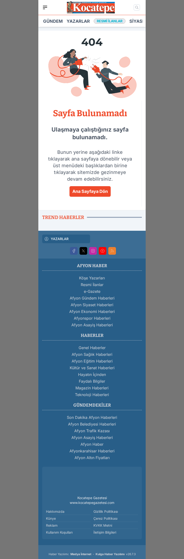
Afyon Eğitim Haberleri (92, 361)
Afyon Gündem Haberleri (92, 298)
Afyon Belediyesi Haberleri (92, 424)
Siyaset (138, 21)
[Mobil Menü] (45, 7)
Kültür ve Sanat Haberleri (92, 367)
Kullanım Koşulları (59, 532)
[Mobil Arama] (137, 7)
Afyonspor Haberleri (92, 318)
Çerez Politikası (105, 518)
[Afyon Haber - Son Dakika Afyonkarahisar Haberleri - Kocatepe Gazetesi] (92, 482)
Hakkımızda (55, 511)
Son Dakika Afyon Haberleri (92, 417)
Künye (51, 518)
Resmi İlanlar (92, 284)
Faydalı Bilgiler (92, 381)
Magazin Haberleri (92, 388)
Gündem (53, 21)
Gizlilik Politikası (105, 511)
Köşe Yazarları (92, 278)
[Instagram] (93, 251)
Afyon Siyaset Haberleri (92, 304)
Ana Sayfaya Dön (90, 191)
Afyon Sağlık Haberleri (92, 354)
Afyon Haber (92, 444)
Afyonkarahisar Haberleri (92, 451)
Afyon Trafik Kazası (92, 430)
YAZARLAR (60, 239)
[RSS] (112, 251)
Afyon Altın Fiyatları (92, 457)
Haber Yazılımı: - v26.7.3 (92, 554)
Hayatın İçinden (92, 374)
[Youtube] (102, 251)
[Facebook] (74, 251)
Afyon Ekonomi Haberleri (92, 311)
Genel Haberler (92, 347)
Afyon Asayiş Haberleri (92, 325)
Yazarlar (78, 21)
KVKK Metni (102, 525)
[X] (83, 251)
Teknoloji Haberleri (92, 394)
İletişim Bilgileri (104, 532)
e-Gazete (92, 291)
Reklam (52, 525)
